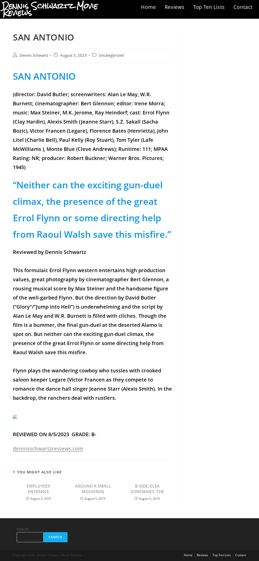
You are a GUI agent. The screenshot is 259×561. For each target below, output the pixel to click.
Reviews (175, 7)
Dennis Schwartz (33, 55)
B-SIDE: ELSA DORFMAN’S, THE (147, 488)
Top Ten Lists (209, 7)
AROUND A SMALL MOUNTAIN (93, 488)
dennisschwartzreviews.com (48, 448)
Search (22, 529)
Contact (243, 7)
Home (148, 7)
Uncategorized (111, 55)
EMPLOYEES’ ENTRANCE (39, 488)
